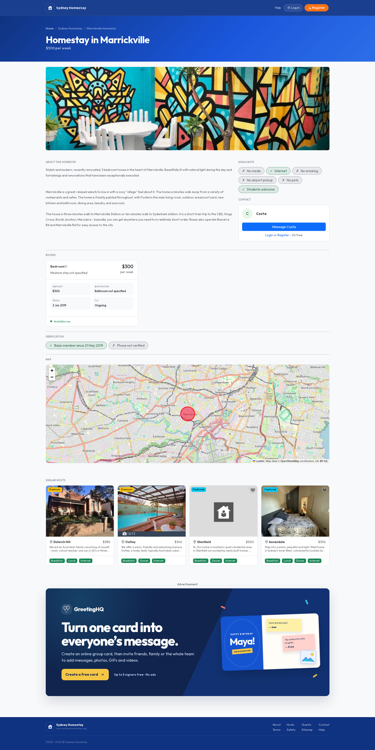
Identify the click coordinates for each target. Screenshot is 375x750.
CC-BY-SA (321, 461)
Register (283, 235)
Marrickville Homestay (101, 28)
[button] (52, 370)
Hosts (290, 724)
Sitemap (307, 729)
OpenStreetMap (289, 461)
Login (269, 235)
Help (322, 729)
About (277, 724)
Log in (295, 8)
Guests (306, 724)
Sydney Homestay (70, 28)
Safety (291, 729)
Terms (276, 729)
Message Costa (284, 227)
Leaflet (259, 461)
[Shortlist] (109, 490)
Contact (324, 724)
